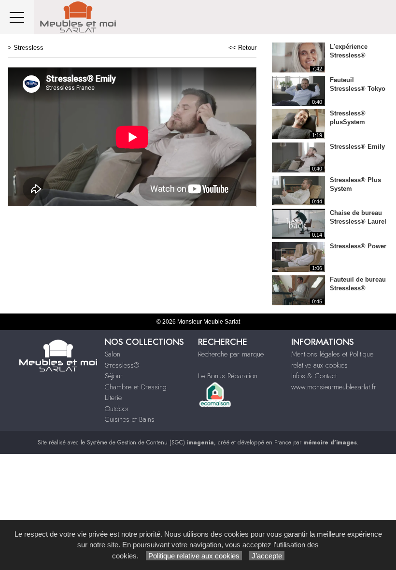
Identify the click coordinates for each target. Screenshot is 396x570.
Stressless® (122, 365)
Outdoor (117, 408)
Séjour (114, 375)
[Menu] (17, 17)
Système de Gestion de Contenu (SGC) (150, 442)
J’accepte (267, 556)
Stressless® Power (358, 246)
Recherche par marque (231, 354)
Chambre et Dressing (136, 387)
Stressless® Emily (357, 146)
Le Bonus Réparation (227, 375)
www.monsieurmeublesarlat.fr (333, 387)
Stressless (28, 47)
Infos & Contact (314, 375)
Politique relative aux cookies (193, 556)
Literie (113, 397)
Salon (112, 354)
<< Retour (242, 47)
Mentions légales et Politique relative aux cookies (332, 359)
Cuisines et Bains (130, 419)
